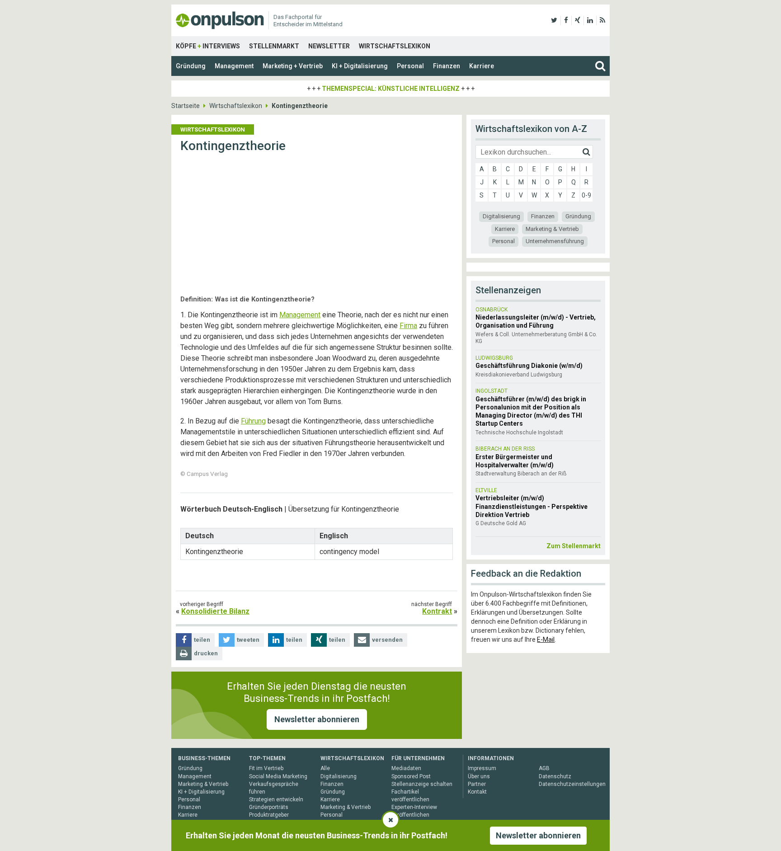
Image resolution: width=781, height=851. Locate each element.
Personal (410, 66)
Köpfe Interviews (208, 46)
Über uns (479, 776)
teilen (202, 639)
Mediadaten (406, 768)
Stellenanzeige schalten (421, 784)
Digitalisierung (501, 216)
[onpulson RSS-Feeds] (602, 20)
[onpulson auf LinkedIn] (590, 20)
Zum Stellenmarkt (573, 546)
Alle (325, 768)
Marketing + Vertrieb (293, 66)
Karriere (481, 66)
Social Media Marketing (278, 776)
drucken (206, 653)
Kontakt (477, 792)
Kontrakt (437, 611)
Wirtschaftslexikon (394, 46)
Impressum (482, 768)
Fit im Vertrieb (266, 768)
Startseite (185, 105)
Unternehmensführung (555, 241)
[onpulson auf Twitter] (554, 20)
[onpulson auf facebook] (566, 20)
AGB (544, 768)
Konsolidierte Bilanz (215, 611)
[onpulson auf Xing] (577, 20)
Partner (477, 784)
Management (234, 66)
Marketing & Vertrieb (552, 229)
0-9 (586, 195)
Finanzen (446, 66)
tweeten (248, 639)
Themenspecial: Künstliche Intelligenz (391, 88)
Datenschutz (555, 776)
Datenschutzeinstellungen (572, 784)
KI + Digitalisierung (360, 66)
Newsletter (329, 46)
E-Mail (546, 639)
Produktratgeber (269, 815)
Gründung (191, 66)
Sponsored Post (411, 776)
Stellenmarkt (274, 46)
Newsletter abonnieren (316, 719)
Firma (408, 325)
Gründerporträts (268, 807)
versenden (387, 639)
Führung (253, 421)
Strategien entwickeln (276, 799)
